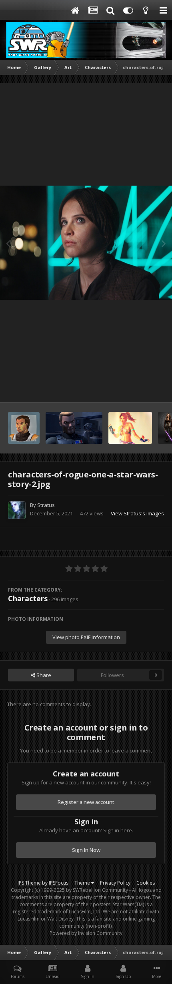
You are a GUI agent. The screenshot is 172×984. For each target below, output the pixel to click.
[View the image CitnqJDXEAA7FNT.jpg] (74, 428)
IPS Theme (29, 882)
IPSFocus (58, 882)
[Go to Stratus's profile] (17, 510)
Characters (28, 598)
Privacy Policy (115, 882)
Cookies (145, 882)
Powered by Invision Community (86, 933)
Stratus (46, 505)
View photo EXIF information (86, 637)
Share (43, 675)
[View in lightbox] (86, 243)
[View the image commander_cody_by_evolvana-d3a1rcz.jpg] (24, 428)
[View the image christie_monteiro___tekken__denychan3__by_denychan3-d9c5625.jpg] (130, 428)
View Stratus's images (137, 513)
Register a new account (86, 802)
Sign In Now (86, 849)
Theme (82, 882)
